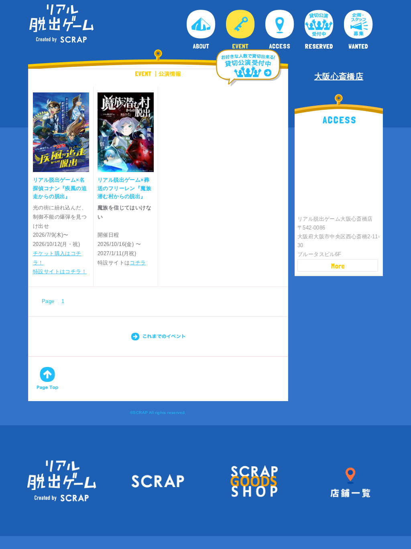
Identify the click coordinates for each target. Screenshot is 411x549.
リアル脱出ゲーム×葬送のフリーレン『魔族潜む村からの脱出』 (124, 188)
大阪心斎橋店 (338, 76)
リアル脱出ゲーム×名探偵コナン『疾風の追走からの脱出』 (60, 188)
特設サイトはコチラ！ (60, 271)
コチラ (138, 263)
